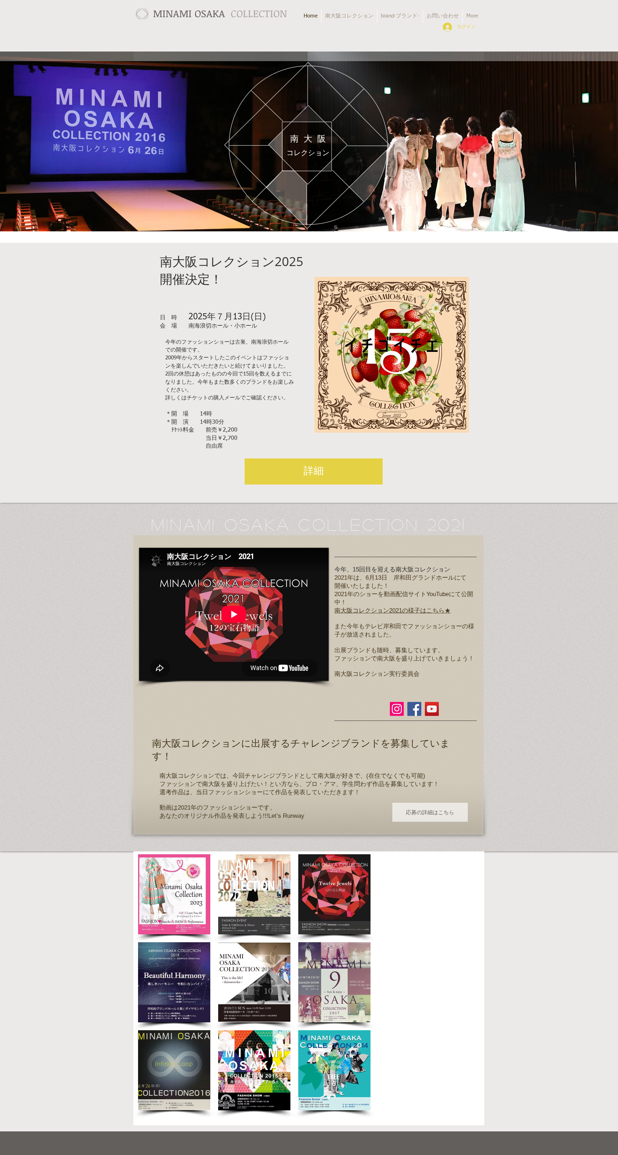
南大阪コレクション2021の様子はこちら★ (392, 610)
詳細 (314, 471)
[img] (174, 894)
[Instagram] (397, 709)
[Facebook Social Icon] (414, 709)
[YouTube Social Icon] (432, 709)
